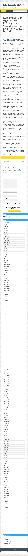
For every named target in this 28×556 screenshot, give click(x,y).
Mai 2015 (5, 479)
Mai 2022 (5, 320)
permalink (22, 158)
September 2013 (7, 519)
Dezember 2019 (7, 377)
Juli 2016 (5, 451)
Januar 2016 (6, 463)
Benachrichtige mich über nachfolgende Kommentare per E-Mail (12, 208)
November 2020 (7, 355)
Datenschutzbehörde (5, 158)
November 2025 (7, 238)
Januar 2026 (6, 236)
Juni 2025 (6, 246)
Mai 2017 (5, 431)
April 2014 (6, 505)
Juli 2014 (5, 499)
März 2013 (6, 531)
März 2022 (6, 324)
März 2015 (6, 483)
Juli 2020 (5, 363)
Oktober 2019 (6, 381)
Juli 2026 (5, 224)
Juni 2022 (6, 318)
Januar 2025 (6, 256)
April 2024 (6, 274)
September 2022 (7, 312)
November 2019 (7, 379)
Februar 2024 (6, 278)
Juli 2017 (5, 427)
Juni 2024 (6, 270)
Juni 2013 (6, 525)
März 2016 (6, 459)
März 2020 (6, 371)
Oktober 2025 (6, 240)
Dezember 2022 (7, 306)
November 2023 (7, 284)
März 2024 (6, 276)
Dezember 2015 (7, 465)
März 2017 (6, 435)
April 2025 (6, 250)
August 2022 (6, 314)
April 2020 (6, 369)
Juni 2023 (6, 294)
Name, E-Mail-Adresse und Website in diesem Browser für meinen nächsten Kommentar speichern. (14, 204)
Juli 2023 (5, 292)
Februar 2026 (6, 234)
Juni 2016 (6, 453)
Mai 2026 (5, 228)
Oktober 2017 (6, 423)
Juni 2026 (6, 226)
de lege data (14, 4)
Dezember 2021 (7, 330)
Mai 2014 (5, 503)
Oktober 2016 (6, 445)
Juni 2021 (6, 341)
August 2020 (6, 361)
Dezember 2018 (7, 401)
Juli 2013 (5, 523)
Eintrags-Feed (6, 539)
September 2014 (7, 495)
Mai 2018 (5, 413)
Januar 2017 (6, 439)
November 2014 (7, 491)
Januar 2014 (6, 511)
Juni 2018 (6, 411)
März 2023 (6, 300)
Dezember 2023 (7, 282)
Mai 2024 (5, 272)
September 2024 (7, 264)
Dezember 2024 (7, 258)
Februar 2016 (6, 461)
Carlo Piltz (18, 33)
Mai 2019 (5, 391)
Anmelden (6, 537)
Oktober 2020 (6, 357)
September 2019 (7, 383)
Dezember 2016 (7, 441)
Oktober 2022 (6, 310)
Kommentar (7, 177)
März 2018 (6, 417)
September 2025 (7, 242)
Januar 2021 (6, 351)
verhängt (11, 40)
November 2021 (7, 332)
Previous (6, 161)
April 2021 (6, 345)
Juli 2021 (5, 340)
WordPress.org (7, 543)
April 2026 (6, 230)
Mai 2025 (5, 248)
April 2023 (6, 298)
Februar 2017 (6, 437)
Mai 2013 (5, 527)
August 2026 (6, 222)
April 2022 (6, 322)
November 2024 (7, 260)
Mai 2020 (5, 367)
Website (6, 198)
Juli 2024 (5, 268)
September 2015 (7, 471)
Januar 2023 (6, 304)
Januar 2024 (6, 280)
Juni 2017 (6, 429)
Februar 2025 (6, 254)
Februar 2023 (6, 302)
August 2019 (6, 385)
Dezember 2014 (7, 489)
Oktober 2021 (6, 334)
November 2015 (7, 467)
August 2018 (6, 407)
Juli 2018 (5, 409)
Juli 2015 (5, 475)
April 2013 (6, 529)
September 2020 (7, 359)
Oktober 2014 (6, 493)
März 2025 (6, 252)
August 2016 (6, 449)
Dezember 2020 (7, 353)
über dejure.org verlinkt (16, 170)
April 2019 (6, 393)
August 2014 (6, 497)
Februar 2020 (6, 373)
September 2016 (7, 447)
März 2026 (6, 232)
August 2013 (6, 521)
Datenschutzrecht (12, 158)
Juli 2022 (5, 316)
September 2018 (7, 405)
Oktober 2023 (6, 286)
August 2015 (6, 473)
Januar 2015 (6, 487)
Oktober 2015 (6, 469)
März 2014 (6, 507)
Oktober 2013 (6, 517)
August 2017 (6, 425)
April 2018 (6, 415)
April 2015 (6, 481)
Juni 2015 (6, 477)
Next (23, 161)
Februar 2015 (6, 485)
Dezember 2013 (7, 513)
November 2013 (7, 515)
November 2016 (7, 443)
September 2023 (7, 288)
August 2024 (6, 266)
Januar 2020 (6, 375)
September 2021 (7, 336)
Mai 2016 (5, 455)
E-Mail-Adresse (8, 194)
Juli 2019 (5, 387)
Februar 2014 (6, 509)
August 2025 (6, 244)
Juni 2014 (6, 501)
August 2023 (6, 290)
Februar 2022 (6, 326)
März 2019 (6, 395)
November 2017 (7, 421)
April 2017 (6, 433)
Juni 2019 (6, 389)
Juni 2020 (6, 365)
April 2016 (6, 457)
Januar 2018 (6, 419)
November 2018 (7, 403)
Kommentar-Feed (7, 541)
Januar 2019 (6, 399)
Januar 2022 (6, 328)
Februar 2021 (6, 349)
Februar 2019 (6, 397)
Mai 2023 (5, 296)
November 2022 (7, 308)
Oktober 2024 (6, 262)
